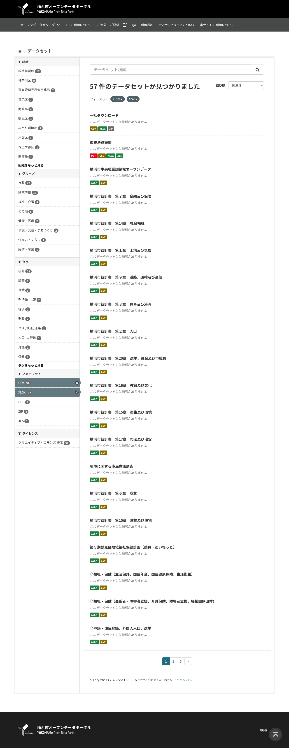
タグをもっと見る (31, 365)
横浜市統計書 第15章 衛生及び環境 (121, 412)
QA (134, 25)
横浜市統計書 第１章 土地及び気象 (120, 250)
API (161, 680)
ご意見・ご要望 (108, 25)
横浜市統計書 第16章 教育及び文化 (121, 385)
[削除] (122, 99)
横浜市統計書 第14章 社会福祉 (117, 223)
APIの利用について (79, 25)
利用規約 (147, 25)
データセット (40, 51)
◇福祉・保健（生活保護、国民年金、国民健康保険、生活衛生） (142, 574)
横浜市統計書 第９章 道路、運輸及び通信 (126, 277)
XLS (119, 155)
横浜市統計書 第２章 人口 (113, 331)
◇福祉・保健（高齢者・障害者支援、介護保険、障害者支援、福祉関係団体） (153, 601)
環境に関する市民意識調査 (111, 466)
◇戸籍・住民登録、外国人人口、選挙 (120, 628)
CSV (93, 128)
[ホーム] (20, 51)
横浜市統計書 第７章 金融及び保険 (120, 196)
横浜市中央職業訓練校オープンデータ (120, 169)
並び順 (220, 85)
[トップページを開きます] (54, 9)
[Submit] (258, 69)
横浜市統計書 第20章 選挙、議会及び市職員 (128, 358)
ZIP (111, 128)
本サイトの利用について (217, 25)
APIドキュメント (180, 680)
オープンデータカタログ (37, 25)
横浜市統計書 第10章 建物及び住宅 (121, 520)
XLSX (103, 128)
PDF (93, 155)
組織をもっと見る (31, 165)
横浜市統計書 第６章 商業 (113, 493)
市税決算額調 (101, 142)
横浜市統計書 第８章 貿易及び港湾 (120, 304)
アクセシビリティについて (176, 25)
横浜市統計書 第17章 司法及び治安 (121, 439)
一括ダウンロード (104, 115)
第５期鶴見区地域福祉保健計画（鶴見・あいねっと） (133, 547)
